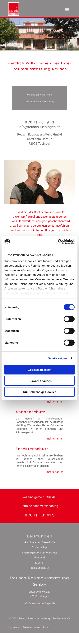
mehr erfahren (54, 401)
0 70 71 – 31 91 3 (39, 122)
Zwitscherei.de (61, 618)
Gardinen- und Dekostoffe (39, 542)
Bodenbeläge (39, 547)
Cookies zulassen (39, 369)
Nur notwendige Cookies (39, 392)
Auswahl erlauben (39, 380)
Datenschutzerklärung (36, 627)
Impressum (14, 627)
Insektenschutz (39, 567)
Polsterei (39, 557)
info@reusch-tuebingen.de (39, 603)
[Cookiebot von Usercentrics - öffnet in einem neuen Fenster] (58, 241)
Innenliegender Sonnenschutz (39, 552)
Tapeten (39, 562)
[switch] (69, 319)
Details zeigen (57, 358)
